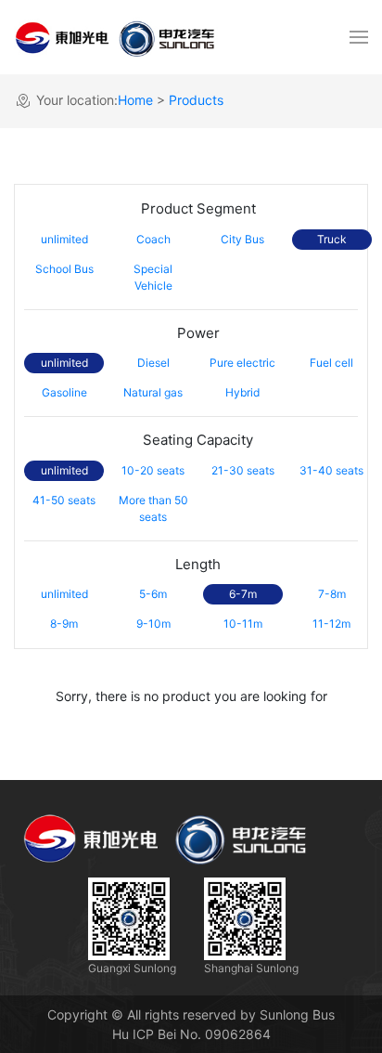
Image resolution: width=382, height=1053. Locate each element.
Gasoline (64, 392)
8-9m (64, 623)
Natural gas (153, 392)
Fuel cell (331, 363)
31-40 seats (331, 470)
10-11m (242, 623)
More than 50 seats (153, 508)
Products (196, 100)
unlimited (64, 239)
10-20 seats (153, 470)
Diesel (153, 363)
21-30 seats (242, 470)
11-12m (331, 623)
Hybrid (242, 392)
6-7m (243, 594)
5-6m (153, 594)
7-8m (332, 594)
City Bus (242, 239)
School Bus (64, 269)
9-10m (153, 623)
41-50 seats (64, 500)
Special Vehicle (153, 277)
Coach (153, 239)
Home (135, 100)
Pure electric (242, 363)
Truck (332, 239)
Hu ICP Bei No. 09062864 (191, 1034)
